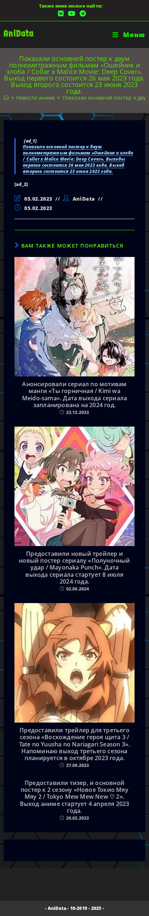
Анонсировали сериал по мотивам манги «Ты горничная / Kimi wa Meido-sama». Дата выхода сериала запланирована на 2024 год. (74, 395)
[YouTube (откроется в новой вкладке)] (71, 13)
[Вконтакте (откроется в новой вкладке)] (61, 13)
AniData (19, 33)
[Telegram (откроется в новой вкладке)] (81, 13)
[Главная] (6, 97)
